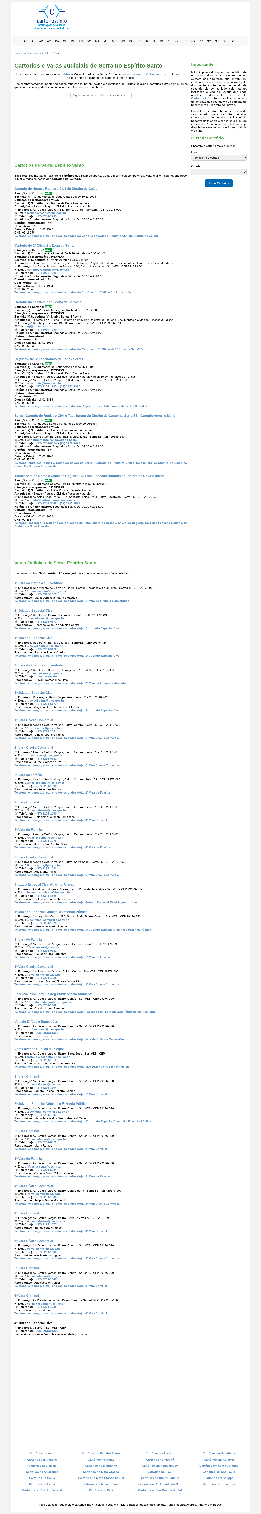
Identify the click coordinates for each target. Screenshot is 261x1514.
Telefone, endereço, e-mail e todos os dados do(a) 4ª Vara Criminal (60, 1231)
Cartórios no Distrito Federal (42, 1490)
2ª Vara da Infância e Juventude (38, 665)
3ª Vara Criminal (26, 802)
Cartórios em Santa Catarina (218, 1465)
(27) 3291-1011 (46, 1060)
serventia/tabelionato (149, 74)
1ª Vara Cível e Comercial (33, 720)
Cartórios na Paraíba (160, 1453)
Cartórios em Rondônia (219, 1453)
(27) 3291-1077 (46, 1224)
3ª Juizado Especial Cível (33, 692)
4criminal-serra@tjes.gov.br (46, 1221)
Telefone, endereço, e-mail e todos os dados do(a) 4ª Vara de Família (62, 847)
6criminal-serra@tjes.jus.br (45, 1303)
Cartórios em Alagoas (42, 1459)
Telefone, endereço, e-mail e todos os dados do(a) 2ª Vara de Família (62, 792)
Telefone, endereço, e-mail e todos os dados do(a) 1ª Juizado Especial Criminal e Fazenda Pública (82, 929)
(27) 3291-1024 (46, 731)
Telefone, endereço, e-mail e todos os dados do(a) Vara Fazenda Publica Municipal (72, 1066)
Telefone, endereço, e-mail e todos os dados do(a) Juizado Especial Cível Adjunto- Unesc (76, 902)
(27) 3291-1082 (46, 868)
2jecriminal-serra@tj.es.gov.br (48, 1111)
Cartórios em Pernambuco (160, 1465)
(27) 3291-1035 (46, 1197)
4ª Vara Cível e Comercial (33, 1186)
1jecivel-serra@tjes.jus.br (44, 645)
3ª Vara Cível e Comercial (33, 966)
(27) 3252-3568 (46, 503)
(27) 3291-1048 (46, 1279)
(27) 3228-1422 (70, 443)
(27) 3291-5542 (46, 758)
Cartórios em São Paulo (219, 1471)
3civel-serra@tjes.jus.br (43, 974)
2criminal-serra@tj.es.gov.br (46, 1139)
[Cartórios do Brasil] (52, 29)
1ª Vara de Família (28, 939)
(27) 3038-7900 (46, 272)
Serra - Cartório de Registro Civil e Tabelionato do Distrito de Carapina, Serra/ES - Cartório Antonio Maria (94, 415)
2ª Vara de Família (28, 775)
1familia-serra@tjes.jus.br (45, 947)
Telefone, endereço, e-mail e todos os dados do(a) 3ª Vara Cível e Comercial (67, 984)
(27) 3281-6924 (46, 443)
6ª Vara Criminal (26, 1295)
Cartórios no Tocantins (219, 1484)
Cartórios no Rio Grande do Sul (160, 1490)
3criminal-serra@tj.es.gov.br (46, 810)
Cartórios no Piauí (160, 1471)
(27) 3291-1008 (46, 786)
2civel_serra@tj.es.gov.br (44, 755)
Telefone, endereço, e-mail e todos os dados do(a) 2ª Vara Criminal (60, 1148)
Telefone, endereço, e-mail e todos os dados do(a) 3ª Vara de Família (62, 1176)
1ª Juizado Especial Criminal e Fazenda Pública (50, 912)
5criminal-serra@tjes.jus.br (45, 1276)
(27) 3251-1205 (46, 216)
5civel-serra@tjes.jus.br (43, 1248)
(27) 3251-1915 (70, 386)
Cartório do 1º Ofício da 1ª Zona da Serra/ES (48, 302)
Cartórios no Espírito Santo (101, 1453)
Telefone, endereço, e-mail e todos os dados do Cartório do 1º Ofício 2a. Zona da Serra (74, 292)
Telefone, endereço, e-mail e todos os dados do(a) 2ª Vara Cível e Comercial (67, 765)
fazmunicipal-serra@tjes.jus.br (48, 1056)
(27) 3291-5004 (46, 1169)
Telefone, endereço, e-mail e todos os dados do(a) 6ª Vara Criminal (60, 1313)
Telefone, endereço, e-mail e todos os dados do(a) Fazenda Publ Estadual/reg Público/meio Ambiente (85, 1011)
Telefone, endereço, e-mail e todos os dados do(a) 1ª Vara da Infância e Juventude (71, 600)
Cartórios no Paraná (160, 1459)
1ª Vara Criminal (26, 1076)
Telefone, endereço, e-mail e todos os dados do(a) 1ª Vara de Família (62, 957)
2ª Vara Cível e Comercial (33, 747)
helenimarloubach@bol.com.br (48, 892)
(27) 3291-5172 (46, 621)
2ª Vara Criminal (26, 1131)
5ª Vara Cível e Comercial (33, 1241)
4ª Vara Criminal (26, 1213)
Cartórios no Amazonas (42, 1471)
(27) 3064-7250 (46, 329)
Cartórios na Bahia (42, 1478)
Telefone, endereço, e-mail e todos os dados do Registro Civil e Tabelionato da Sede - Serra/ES (80, 406)
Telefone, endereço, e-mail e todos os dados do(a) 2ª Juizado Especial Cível (67, 628)
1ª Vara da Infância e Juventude (38, 583)
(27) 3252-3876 (70, 503)
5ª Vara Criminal (26, 1268)
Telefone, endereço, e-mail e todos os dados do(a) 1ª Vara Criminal (60, 1094)
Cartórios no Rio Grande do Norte (160, 1484)
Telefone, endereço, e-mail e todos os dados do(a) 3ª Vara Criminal (60, 820)
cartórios (64, 74)
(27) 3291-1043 (46, 1115)
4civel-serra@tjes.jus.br (43, 1193)
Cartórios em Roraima (219, 1459)
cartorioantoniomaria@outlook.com (52, 440)
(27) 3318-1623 (46, 594)
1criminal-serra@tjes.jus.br (45, 1084)
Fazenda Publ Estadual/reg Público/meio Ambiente (53, 994)
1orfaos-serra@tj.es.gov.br (45, 1029)
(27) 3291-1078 (46, 840)
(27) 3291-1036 (46, 1252)
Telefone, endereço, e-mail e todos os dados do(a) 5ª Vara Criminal (60, 1285)
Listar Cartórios (219, 183)
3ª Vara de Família (28, 1158)
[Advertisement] (170, 14)
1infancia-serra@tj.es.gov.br (46, 591)
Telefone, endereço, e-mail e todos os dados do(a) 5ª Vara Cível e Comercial (67, 1258)
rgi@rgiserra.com (39, 326)
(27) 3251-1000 (46, 813)
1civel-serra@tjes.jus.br (43, 728)
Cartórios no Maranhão (101, 1465)
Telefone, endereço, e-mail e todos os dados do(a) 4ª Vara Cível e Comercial (67, 1203)
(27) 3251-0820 (46, 1142)
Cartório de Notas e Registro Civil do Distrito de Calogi (56, 188)
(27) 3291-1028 (46, 977)
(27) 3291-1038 (46, 1306)
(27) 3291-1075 (46, 923)
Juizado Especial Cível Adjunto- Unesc (44, 884)
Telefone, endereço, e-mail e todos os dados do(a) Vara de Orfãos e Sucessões (69, 1039)
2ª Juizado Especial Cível (33, 610)
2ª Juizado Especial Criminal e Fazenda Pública (50, 1104)
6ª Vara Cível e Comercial (33, 857)
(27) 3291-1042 (46, 1005)
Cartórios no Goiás (101, 1459)
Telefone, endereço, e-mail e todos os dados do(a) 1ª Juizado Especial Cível (67, 655)
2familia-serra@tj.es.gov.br (45, 782)
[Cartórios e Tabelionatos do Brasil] (17, 42)
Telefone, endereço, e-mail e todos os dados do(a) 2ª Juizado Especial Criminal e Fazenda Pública (82, 1121)
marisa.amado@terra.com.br (46, 213)
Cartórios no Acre (42, 1453)
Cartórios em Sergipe (218, 1478)
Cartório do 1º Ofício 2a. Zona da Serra (44, 245)
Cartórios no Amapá (42, 1465)
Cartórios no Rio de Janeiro (160, 1478)
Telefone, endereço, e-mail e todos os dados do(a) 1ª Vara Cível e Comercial (67, 737)
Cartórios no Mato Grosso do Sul (101, 1478)
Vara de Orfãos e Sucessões (36, 1021)
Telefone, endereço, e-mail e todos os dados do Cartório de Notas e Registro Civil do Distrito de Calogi (86, 235)
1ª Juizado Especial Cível (33, 638)
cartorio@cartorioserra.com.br (48, 269)
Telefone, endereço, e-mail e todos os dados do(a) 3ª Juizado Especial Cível (67, 710)
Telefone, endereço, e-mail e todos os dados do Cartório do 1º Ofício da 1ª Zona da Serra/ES (78, 349)
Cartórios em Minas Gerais (101, 1484)
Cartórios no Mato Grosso (101, 1471)
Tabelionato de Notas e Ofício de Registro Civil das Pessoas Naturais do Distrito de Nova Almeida (89, 476)
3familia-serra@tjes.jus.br (45, 1166)
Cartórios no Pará (101, 1490)
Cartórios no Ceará (42, 1484)
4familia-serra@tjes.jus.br (45, 837)
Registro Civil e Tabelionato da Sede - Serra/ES (50, 359)
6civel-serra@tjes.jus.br (43, 865)
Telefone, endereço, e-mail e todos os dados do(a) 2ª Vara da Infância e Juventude (71, 683)
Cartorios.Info (200, 98)
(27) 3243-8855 (46, 895)
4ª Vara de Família (28, 829)
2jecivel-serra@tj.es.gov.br (45, 618)
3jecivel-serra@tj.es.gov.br (45, 700)
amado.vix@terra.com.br (44, 383)
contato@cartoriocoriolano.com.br (51, 500)
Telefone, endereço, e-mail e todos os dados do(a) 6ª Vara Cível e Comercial (67, 875)
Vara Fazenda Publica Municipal (39, 1049)
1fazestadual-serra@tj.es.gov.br (49, 1002)
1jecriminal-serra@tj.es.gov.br (48, 919)
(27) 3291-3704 (46, 1087)
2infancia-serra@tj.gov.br (44, 673)
